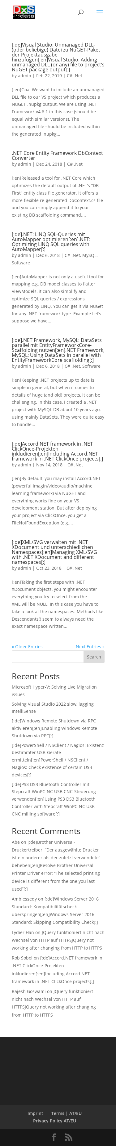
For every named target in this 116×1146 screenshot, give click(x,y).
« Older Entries (27, 646)
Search (94, 657)
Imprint (35, 1113)
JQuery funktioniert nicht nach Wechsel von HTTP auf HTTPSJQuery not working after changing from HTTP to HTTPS (58, 940)
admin (24, 76)
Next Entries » (90, 646)
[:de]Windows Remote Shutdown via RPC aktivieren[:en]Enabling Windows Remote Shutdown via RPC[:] (54, 728)
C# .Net (74, 76)
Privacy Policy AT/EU (54, 1121)
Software (21, 263)
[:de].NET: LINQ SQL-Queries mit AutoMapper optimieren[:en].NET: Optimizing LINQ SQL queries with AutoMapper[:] (51, 242)
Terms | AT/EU (66, 1113)
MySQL (89, 255)
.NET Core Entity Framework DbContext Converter (57, 155)
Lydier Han (23, 932)
